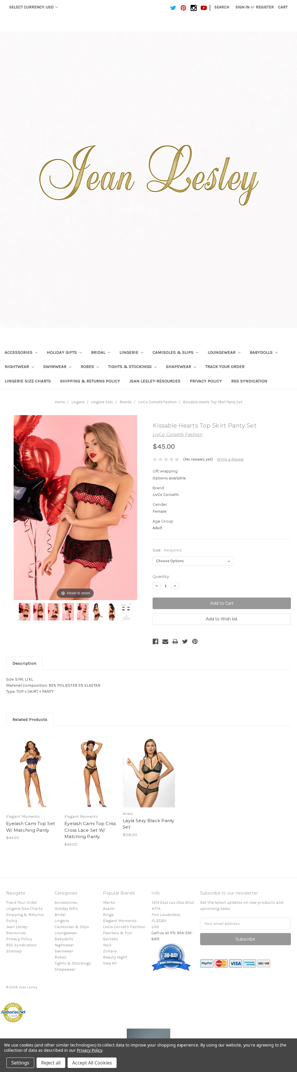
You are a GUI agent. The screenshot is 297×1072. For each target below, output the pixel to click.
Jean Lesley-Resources (154, 381)
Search (221, 7)
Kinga (108, 914)
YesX (107, 945)
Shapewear (179, 366)
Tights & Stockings (130, 366)
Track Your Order (225, 366)
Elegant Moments (120, 920)
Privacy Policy (206, 381)
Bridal (98, 352)
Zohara (110, 951)
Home (60, 402)
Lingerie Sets (102, 402)
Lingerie (129, 352)
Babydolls (262, 352)
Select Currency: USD (32, 7)
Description (24, 663)
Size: (167, 550)
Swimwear (55, 366)
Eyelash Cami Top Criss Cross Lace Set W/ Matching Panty (90, 830)
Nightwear (17, 366)
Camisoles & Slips (174, 352)
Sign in (242, 7)
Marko (109, 902)
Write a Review (230, 459)
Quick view (32, 766)
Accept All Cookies (92, 1063)
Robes (88, 366)
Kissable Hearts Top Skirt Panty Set (212, 402)
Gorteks (110, 939)
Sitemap (14, 951)
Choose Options (32, 776)
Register (265, 7)
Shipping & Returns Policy (90, 381)
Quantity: (161, 576)
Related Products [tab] (29, 719)
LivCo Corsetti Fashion (157, 402)
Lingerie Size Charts (28, 381)
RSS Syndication (249, 381)
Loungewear (222, 352)
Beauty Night (115, 957)
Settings (20, 1063)
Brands (126, 402)
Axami (108, 908)
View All (110, 963)
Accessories (19, 352)
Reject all (51, 1063)
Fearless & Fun (117, 932)
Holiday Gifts (62, 352)
